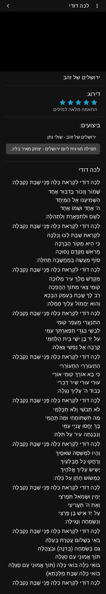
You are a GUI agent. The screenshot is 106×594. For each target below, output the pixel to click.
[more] (97, 6)
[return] (9, 6)
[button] (53, 137)
